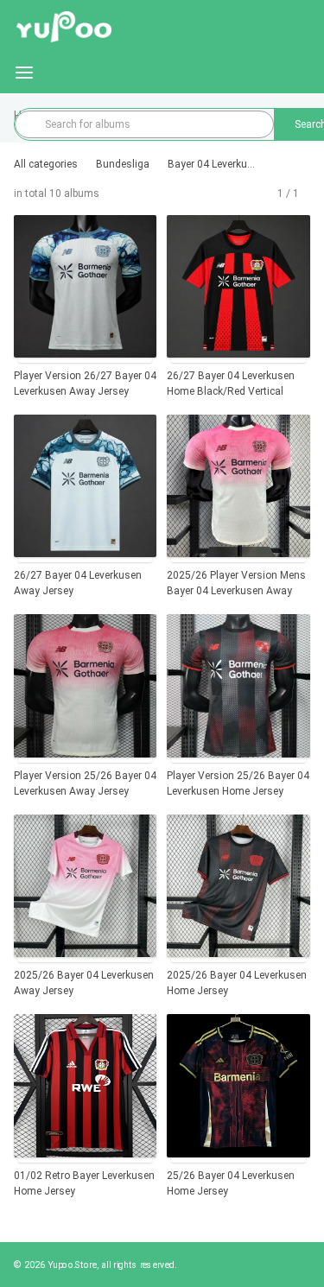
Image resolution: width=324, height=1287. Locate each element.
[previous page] (270, 193)
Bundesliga (122, 164)
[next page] (306, 193)
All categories (46, 164)
